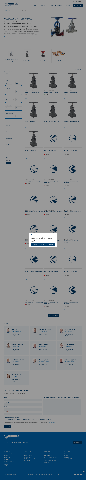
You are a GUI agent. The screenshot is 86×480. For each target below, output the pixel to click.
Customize (35, 244)
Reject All (43, 244)
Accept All (51, 244)
